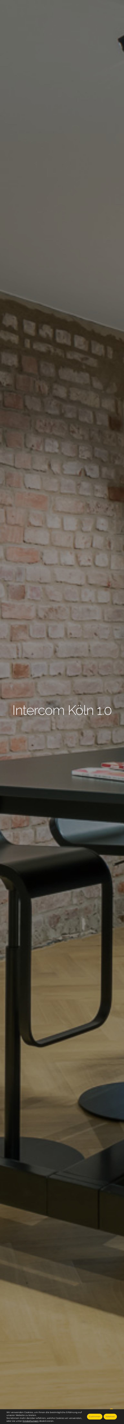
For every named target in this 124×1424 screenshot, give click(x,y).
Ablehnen (110, 1416)
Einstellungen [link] (31, 1421)
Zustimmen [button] (94, 1416)
